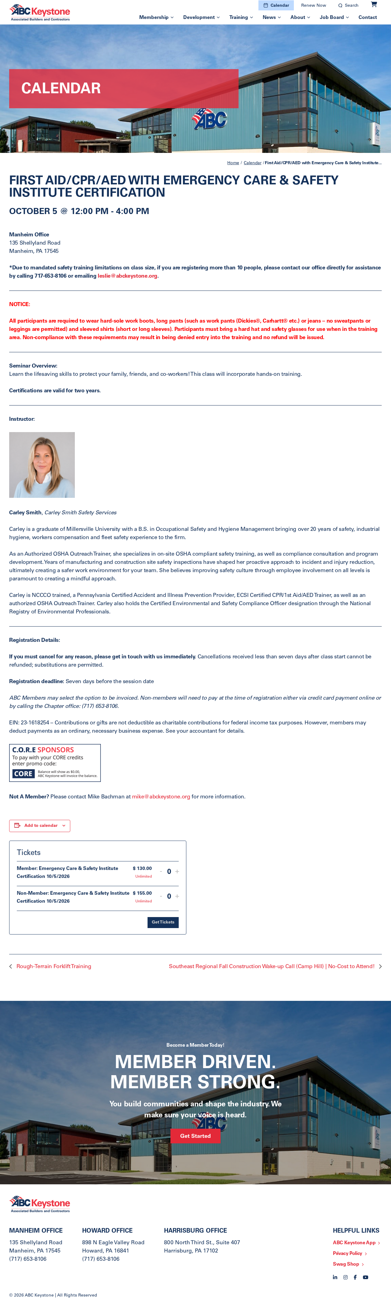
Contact (368, 17)
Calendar (280, 6)
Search (352, 6)
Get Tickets (163, 922)
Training (238, 17)
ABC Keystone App (354, 1243)
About (298, 17)
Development (199, 17)
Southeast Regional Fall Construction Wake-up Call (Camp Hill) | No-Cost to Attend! (272, 967)
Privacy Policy (347, 1253)
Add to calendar (40, 826)
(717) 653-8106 (27, 1259)
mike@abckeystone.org (161, 797)
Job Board (332, 17)
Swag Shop (346, 1264)
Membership (154, 17)
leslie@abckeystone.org (127, 276)
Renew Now (313, 6)
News (269, 17)
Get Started (195, 1136)
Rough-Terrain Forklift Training (53, 967)
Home (233, 163)
